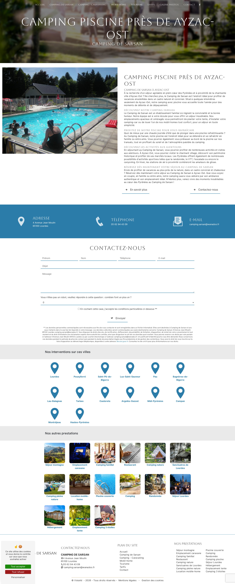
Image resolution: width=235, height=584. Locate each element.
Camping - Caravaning (92, 4)
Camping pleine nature (188, 568)
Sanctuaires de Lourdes (188, 565)
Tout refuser (18, 572)
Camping (210, 553)
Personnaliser (18, 577)
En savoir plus (138, 189)
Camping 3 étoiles (215, 571)
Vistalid (78, 580)
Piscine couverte (215, 550)
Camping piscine (215, 559)
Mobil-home (118, 4)
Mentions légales (127, 580)
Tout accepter (18, 566)
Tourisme (137, 4)
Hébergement (213, 565)
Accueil (40, 4)
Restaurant (182, 559)
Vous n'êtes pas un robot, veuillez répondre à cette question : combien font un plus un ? (86, 297)
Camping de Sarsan (61, 4)
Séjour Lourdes (214, 562)
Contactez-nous (208, 189)
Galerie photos (169, 4)
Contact (189, 4)
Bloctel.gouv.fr (122, 341)
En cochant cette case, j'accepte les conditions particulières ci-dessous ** (118, 309)
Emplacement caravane (188, 553)
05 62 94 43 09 (119, 224)
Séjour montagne (185, 550)
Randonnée (212, 556)
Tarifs (151, 4)
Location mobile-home (188, 571)
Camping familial (185, 556)
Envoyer (121, 318)
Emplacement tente (216, 568)
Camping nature (184, 562)
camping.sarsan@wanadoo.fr (204, 224)
